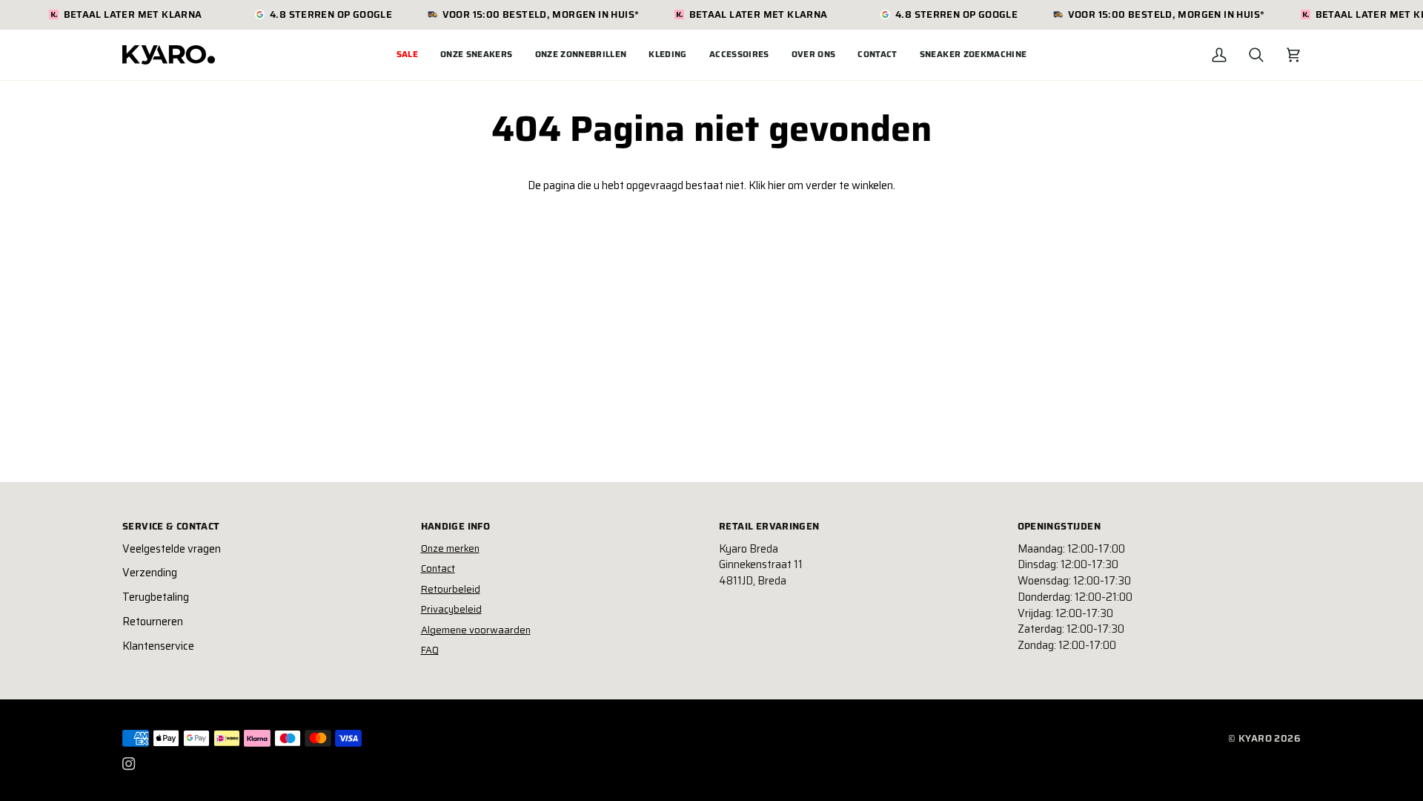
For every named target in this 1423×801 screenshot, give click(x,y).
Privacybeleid (451, 609)
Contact (438, 568)
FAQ (430, 650)
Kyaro (1255, 738)
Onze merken (450, 548)
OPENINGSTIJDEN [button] (1059, 526)
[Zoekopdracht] (1256, 55)
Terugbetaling (155, 597)
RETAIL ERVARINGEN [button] (769, 526)
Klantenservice (158, 646)
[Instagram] (129, 764)
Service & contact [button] (171, 526)
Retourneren (152, 621)
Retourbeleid (450, 589)
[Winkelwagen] (1293, 55)
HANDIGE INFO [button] (456, 526)
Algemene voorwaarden (476, 630)
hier (777, 185)
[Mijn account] (1219, 55)
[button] (476, 55)
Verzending (149, 572)
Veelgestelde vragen (171, 549)
